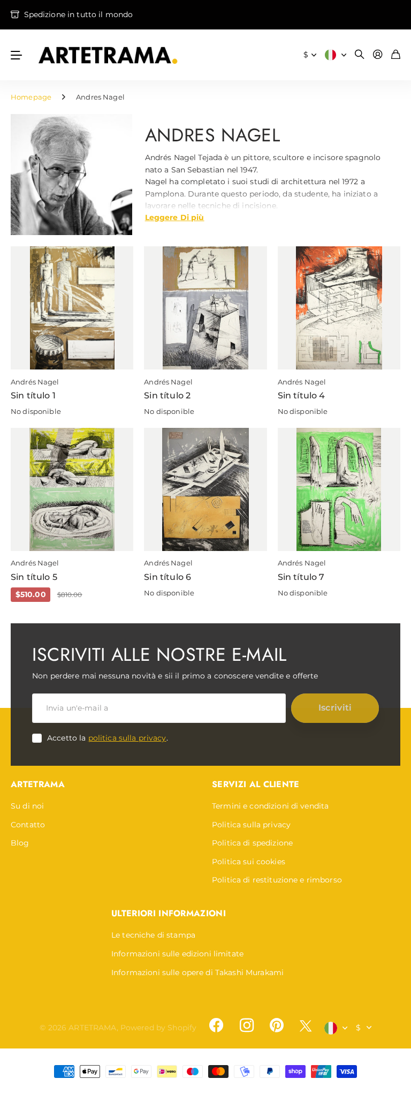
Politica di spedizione (252, 843)
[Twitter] (305, 1025)
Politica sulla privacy (251, 824)
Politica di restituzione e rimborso (277, 880)
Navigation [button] (16, 55)
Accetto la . (107, 738)
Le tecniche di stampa (153, 935)
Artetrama (38, 784)
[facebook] (216, 1025)
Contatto (28, 824)
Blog (20, 843)
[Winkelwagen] (395, 54)
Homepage (31, 97)
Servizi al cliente (256, 784)
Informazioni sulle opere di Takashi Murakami (197, 972)
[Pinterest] (277, 1025)
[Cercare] (359, 54)
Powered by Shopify (158, 1027)
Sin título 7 (301, 577)
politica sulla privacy (127, 738)
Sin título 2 (167, 395)
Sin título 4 (301, 395)
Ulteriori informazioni (168, 913)
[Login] (378, 54)
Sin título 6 (167, 577)
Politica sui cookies (248, 861)
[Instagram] (246, 1025)
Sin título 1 (33, 395)
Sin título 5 (34, 577)
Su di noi (27, 806)
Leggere (174, 217)
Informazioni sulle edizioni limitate (177, 954)
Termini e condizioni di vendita (270, 806)
